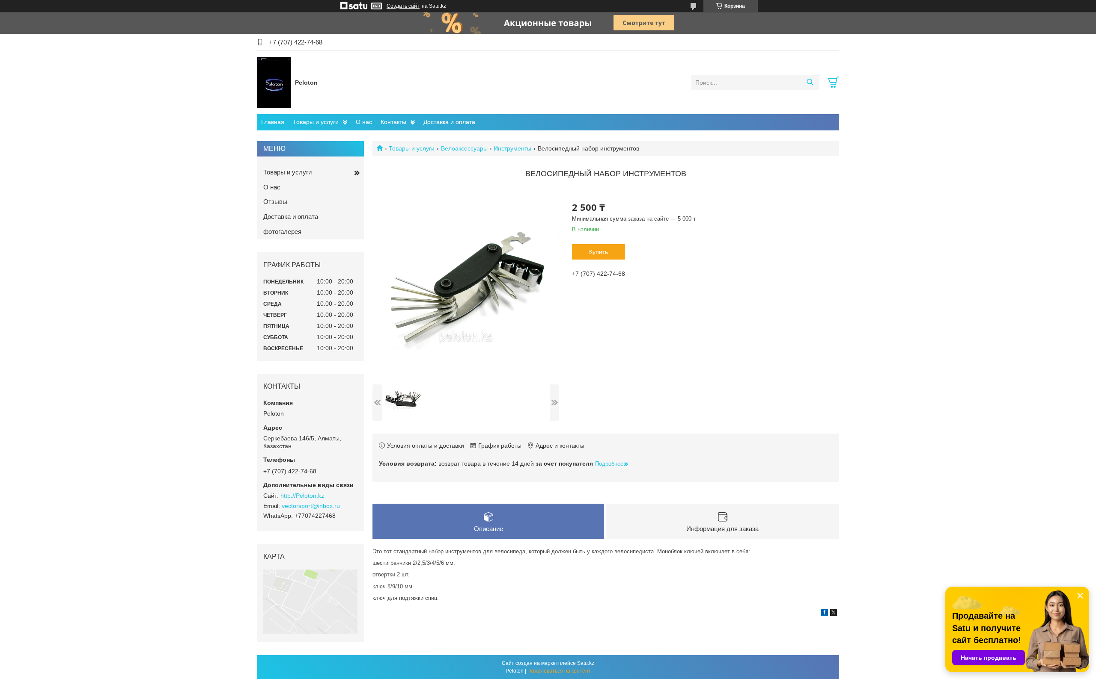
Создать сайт (403, 6)
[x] (833, 613)
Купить (598, 251)
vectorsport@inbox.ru (311, 505)
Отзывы (275, 201)
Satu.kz (585, 663)
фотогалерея (282, 231)
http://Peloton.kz (302, 495)
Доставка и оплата (449, 121)
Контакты (393, 121)
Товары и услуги (316, 121)
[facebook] (824, 613)
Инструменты (512, 148)
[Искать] (809, 82)
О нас (364, 121)
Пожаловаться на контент (559, 671)
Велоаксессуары (464, 148)
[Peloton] (274, 82)
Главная (272, 121)
